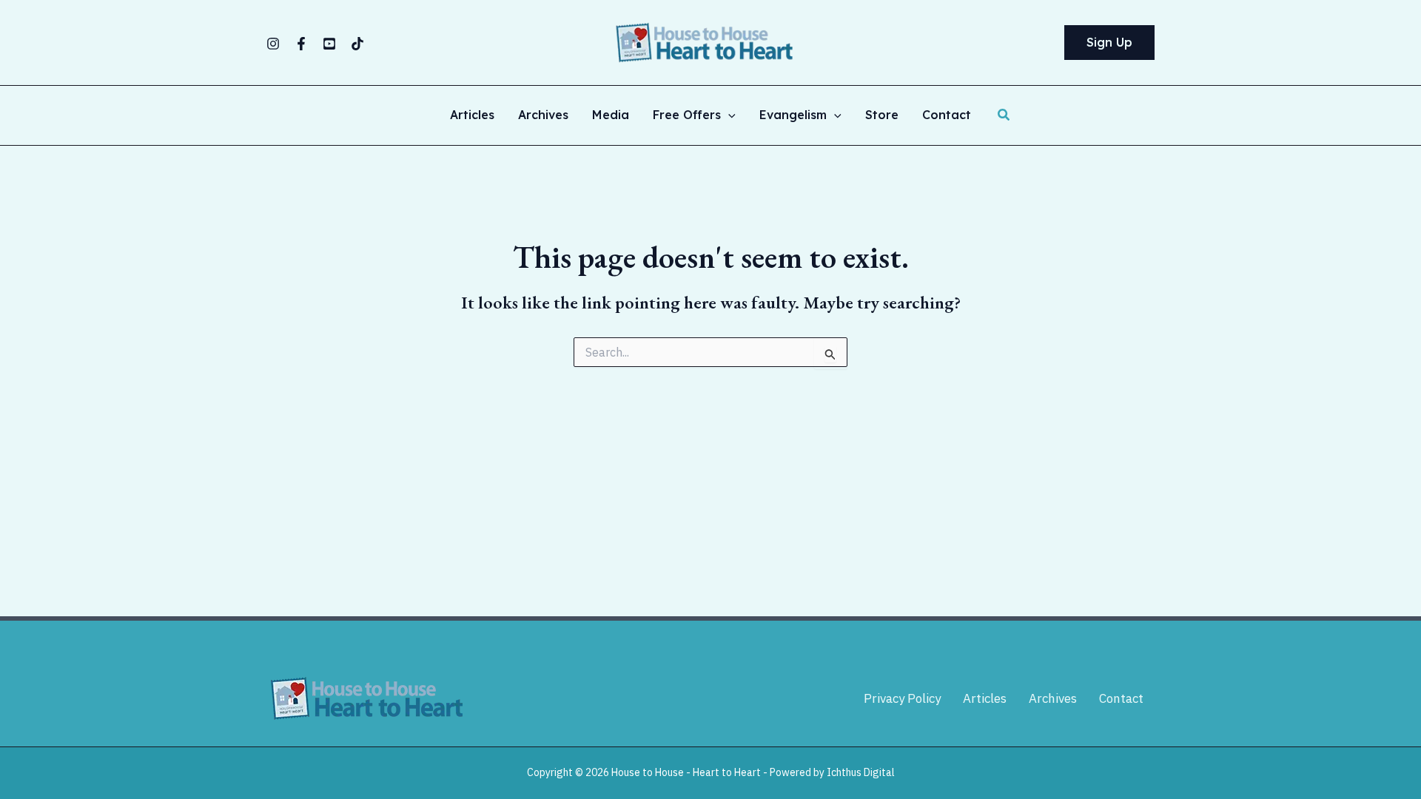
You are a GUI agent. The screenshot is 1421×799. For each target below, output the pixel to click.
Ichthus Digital (861, 772)
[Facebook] (301, 43)
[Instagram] (273, 43)
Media (610, 115)
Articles (472, 115)
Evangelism (793, 115)
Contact (946, 115)
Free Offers (687, 115)
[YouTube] (329, 43)
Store (881, 115)
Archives (543, 115)
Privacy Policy (902, 698)
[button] (1109, 43)
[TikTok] (357, 43)
